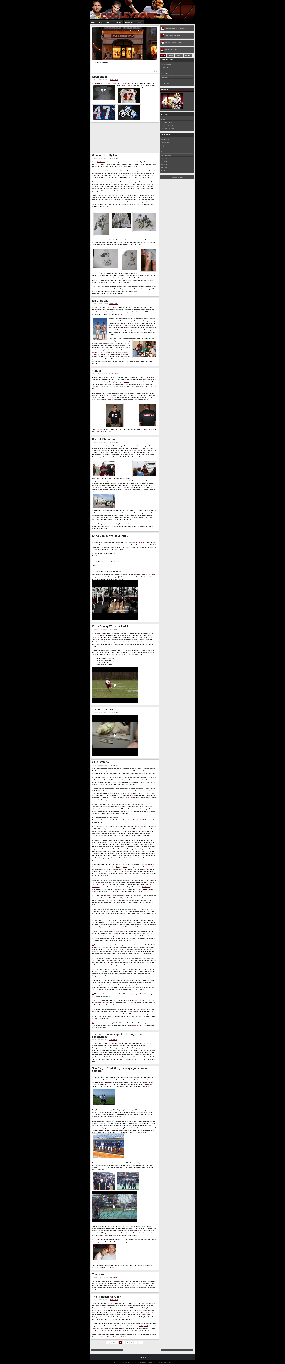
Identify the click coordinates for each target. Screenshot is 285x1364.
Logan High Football (167, 128)
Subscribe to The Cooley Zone (175, 28)
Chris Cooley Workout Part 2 (110, 535)
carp (143, 855)
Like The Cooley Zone (172, 35)
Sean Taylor (140, 1009)
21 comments (113, 442)
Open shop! (99, 76)
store (100, 393)
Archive (187, 55)
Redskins (151, 195)
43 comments (113, 373)
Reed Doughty (131, 798)
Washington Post (97, 1328)
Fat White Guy (165, 68)
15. (93, 969)
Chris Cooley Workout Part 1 (110, 626)
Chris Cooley (101, 162)
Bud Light (124, 922)
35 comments (114, 1300)
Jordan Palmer (117, 327)
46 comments (114, 1277)
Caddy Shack (137, 820)
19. (93, 1009)
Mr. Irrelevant (165, 83)
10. (93, 909)
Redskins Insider (166, 155)
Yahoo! (96, 370)
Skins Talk (164, 158)
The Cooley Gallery (100, 62)
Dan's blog (124, 1337)
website (126, 382)
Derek (103, 487)
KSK (162, 80)
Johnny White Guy (116, 931)
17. (93, 994)
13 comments (113, 1074)
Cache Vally (98, 900)
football (134, 575)
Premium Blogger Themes (153, 1362)
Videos (119, 22)
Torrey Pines (96, 1110)
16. (93, 980)
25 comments (113, 712)
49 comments (113, 1040)
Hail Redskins (165, 142)
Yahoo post (130, 86)
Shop (140, 22)
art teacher (129, 811)
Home (93, 22)
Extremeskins (165, 139)
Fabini (132, 1000)
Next (140, 1343)
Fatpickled (164, 71)
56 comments (113, 304)
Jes (143, 871)
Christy (129, 864)
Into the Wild (148, 1043)
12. (93, 931)
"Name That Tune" (107, 777)
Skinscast (164, 161)
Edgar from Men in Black (102, 1003)
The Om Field (165, 167)
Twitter (171, 55)
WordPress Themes (127, 1362)
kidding (109, 400)
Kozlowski (109, 1082)
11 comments (113, 629)
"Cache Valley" (111, 896)
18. (93, 1000)
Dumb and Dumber (106, 820)
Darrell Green (113, 960)
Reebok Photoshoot (104, 439)
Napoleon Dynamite (127, 898)
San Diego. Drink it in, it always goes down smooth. (119, 1069)
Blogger (180, 177)
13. (93, 945)
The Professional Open (106, 1296)
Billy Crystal (104, 1337)
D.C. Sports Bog (144, 1326)
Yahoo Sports (150, 377)
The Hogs (164, 164)
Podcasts (129, 22)
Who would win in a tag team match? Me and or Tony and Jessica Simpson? (111, 352)
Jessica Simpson (149, 864)
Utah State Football (167, 125)
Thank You (99, 1274)
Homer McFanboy (166, 74)
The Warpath (165, 171)
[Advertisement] (107, 138)
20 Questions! (101, 762)
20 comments (114, 539)
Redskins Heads (166, 152)
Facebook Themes (166, 1362)
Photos (109, 22)
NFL (97, 312)
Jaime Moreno (136, 1025)
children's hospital (129, 1226)
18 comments (114, 80)
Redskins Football (166, 122)
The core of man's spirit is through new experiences (117, 1035)
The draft (94, 307)
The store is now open (98, 83)
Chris (122, 864)
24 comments (113, 158)
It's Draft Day (100, 300)
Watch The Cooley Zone (173, 49)
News (101, 22)
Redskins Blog (165, 149)
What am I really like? (105, 155)
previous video (139, 542)
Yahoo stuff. (99, 432)
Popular (179, 55)
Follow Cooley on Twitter (173, 42)
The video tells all (103, 709)
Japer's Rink (164, 77)
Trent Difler (146, 1084)
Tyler (128, 327)
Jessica (125, 867)
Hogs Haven (164, 146)
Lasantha (143, 1362)
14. (93, 958)
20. (93, 1023)
